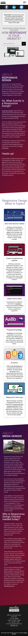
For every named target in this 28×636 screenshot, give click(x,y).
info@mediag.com (9, 586)
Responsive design (7, 111)
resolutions (16, 116)
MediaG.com (14, 625)
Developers (9, 333)
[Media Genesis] (14, 611)
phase (8, 232)
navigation (18, 304)
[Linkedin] (14, 7)
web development (16, 366)
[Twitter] (21, 7)
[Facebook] (6, 7)
